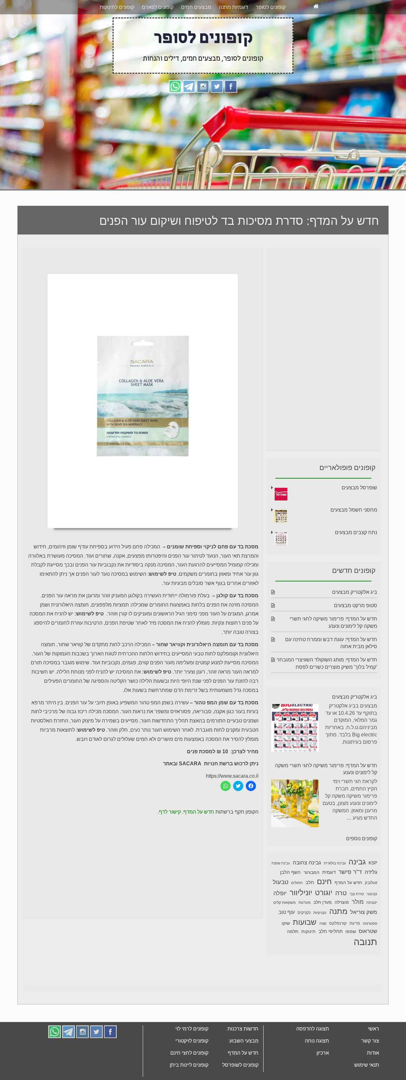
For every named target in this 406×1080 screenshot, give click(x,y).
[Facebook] (231, 109)
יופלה (280, 917)
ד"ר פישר (350, 895)
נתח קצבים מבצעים (356, 556)
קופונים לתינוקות (117, 31)
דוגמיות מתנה (233, 31)
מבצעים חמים (196, 31)
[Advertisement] (203, 164)
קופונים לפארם (158, 31)
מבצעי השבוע (244, 1064)
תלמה (292, 955)
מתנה (338, 935)
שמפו (350, 955)
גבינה (357, 885)
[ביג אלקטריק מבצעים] (295, 753)
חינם (324, 905)
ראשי (373, 1052)
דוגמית (329, 896)
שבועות (305, 946)
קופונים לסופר (270, 31)
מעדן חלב (322, 926)
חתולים (297, 906)
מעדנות (304, 926)
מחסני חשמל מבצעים (354, 533)
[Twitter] (217, 109)
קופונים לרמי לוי (191, 1052)
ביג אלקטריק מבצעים (354, 616)
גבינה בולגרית (335, 887)
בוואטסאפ (118, 12)
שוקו (286, 946)
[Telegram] (189, 109)
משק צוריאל (363, 936)
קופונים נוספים (361, 862)
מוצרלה (342, 926)
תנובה (365, 965)
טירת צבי (357, 918)
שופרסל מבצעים (359, 511)
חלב (309, 906)
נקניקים (304, 936)
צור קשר (370, 1064)
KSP (373, 886)
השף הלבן (290, 896)
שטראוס (368, 955)
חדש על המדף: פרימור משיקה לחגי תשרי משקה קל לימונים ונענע (326, 793)
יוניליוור (301, 916)
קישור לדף (170, 835)
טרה (341, 916)
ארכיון (323, 1076)
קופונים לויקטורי (191, 1064)
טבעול (280, 905)
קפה (322, 947)
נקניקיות (319, 936)
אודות (373, 1076)
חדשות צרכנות (243, 1052)
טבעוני (372, 918)
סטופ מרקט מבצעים (355, 629)
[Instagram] (203, 109)
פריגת (355, 947)
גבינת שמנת (281, 887)
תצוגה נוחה (317, 1064)
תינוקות (308, 955)
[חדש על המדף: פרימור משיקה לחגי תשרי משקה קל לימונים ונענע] (295, 828)
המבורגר (311, 896)
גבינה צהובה (307, 886)
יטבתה (371, 926)
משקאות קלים (284, 926)
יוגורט (323, 916)
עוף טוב (286, 936)
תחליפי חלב (330, 955)
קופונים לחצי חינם (189, 1076)
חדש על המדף (198, 835)
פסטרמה (370, 947)
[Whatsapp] (175, 109)
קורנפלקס (338, 947)
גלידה (371, 896)
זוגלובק (371, 906)
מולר (357, 925)
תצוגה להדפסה (312, 1052)
